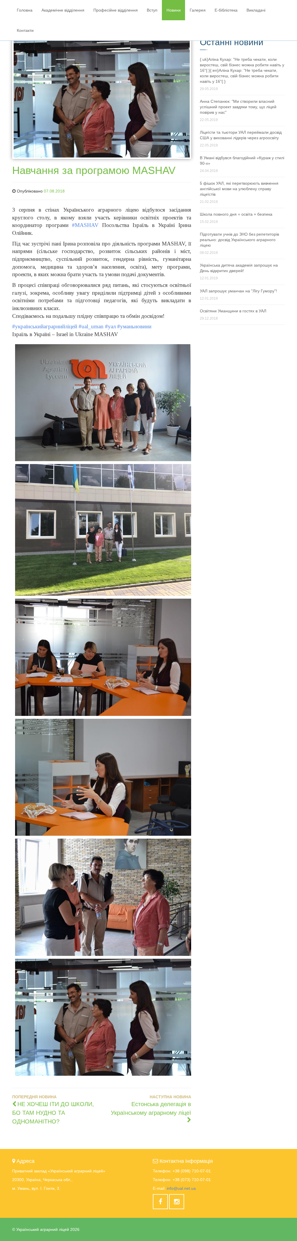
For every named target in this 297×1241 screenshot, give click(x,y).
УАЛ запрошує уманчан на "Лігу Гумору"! (238, 291)
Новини (173, 10)
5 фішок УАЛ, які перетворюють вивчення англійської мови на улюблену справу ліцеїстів (239, 189)
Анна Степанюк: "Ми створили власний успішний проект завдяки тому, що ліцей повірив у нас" (238, 107)
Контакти (25, 30)
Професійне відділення (115, 10)
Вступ (152, 10)
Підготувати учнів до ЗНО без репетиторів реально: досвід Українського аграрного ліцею (239, 240)
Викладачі (256, 10)
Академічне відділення (62, 10)
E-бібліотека (226, 10)
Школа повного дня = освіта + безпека (236, 214)
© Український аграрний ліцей (45, 1229)
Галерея (198, 10)
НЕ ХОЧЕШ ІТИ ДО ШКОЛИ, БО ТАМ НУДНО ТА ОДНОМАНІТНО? (53, 1113)
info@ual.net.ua (181, 1188)
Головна (24, 10)
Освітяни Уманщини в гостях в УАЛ (233, 311)
